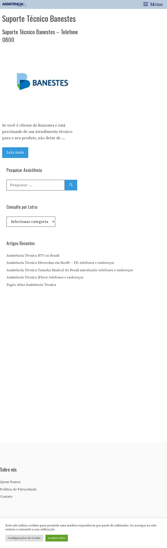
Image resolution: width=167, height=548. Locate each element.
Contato (6, 496)
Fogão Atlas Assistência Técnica (31, 285)
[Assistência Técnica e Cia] (14, 4)
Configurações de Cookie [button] (24, 538)
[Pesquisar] (71, 185)
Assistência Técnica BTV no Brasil (33, 255)
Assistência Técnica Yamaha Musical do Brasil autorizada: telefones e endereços (70, 270)
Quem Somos (10, 482)
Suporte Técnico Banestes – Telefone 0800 (40, 35)
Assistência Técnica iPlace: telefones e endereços (45, 277)
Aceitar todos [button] (56, 538)
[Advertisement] (39, 366)
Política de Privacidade (18, 489)
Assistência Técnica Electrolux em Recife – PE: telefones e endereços (60, 263)
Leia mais (15, 152)
